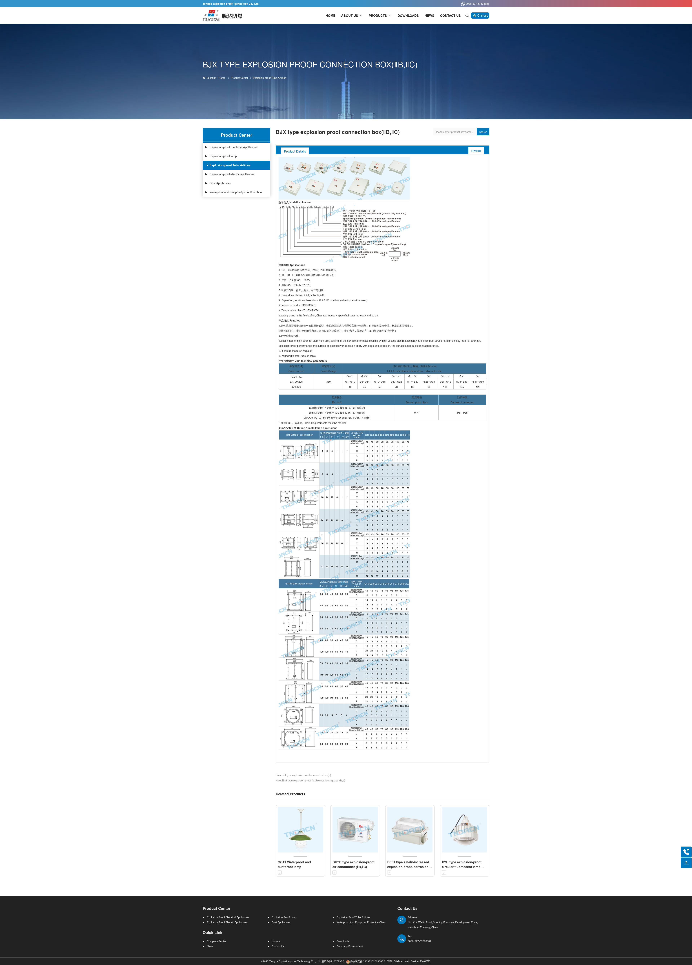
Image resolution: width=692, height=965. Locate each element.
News (210, 946)
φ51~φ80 (478, 381)
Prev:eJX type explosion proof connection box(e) (303, 775)
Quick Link (212, 932)
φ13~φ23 (396, 381)
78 (396, 387)
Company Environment (350, 946)
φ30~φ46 (445, 381)
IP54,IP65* (462, 412)
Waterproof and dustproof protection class (236, 192)
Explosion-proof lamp (223, 156)
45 (350, 387)
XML (389, 961)
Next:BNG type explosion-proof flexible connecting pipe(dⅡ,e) (310, 780)
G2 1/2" (445, 376)
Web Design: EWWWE (417, 961)
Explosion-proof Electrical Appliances (234, 147)
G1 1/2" (412, 376)
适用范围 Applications (292, 265)
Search (483, 132)
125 (462, 387)
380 (328, 381)
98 (429, 387)
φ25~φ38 (429, 381)
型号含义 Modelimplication (295, 202)
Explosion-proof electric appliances (232, 174)
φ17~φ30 (412, 381)
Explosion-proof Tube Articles (269, 78)
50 (379, 387)
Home (222, 78)
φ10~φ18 (380, 381)
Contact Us (278, 946)
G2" (429, 376)
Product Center (239, 78)
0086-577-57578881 (477, 3)
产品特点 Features (289, 320)
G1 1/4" (396, 376)
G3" (462, 376)
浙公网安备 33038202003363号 (368, 961)
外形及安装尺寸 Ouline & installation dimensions (308, 428)
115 (445, 387)
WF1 (417, 412)
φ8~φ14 (365, 381)
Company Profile (216, 941)
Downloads (343, 941)
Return (476, 150)
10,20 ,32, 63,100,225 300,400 (296, 381)
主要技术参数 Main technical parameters (303, 361)
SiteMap (398, 961)
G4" (478, 376)
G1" (380, 376)
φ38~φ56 (461, 381)
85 (412, 387)
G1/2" (350, 376)
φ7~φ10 (350, 381)
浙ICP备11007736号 (333, 961)
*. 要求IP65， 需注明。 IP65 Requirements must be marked (313, 423)
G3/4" (364, 376)
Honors (276, 941)
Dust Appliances (220, 183)
